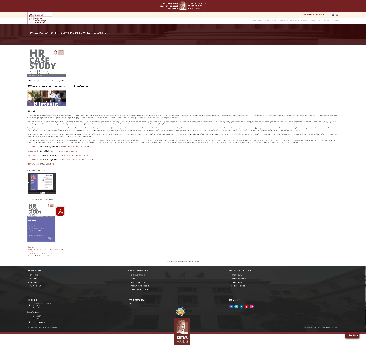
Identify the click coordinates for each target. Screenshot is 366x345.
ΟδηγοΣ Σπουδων (36, 286)
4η (52, 253)
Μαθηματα (33, 282)
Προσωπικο (292, 21)
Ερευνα (286, 21)
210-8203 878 (37, 318)
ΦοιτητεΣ (273, 21)
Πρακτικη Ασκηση (237, 282)
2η (44, 253)
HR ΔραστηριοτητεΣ (302, 21)
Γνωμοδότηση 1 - (42, 147)
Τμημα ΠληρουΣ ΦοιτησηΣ (140, 286)
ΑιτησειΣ (133, 278)
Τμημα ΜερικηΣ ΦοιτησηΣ (139, 289)
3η (48, 253)
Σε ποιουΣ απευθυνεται (138, 275)
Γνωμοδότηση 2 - (39, 151)
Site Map (132, 304)
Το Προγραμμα (257, 21)
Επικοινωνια (320, 15)
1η (40, 253)
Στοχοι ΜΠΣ (34, 275)
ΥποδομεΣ (33, 278)
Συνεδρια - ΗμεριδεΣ (238, 286)
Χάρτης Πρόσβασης (33, 312)
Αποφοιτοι (280, 21)
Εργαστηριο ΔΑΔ (237, 275)
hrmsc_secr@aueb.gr (39, 322)
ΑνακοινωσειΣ (334, 21)
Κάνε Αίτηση (353, 335)
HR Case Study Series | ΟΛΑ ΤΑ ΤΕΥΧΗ (38, 256)
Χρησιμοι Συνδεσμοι (308, 15)
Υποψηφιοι (266, 21)
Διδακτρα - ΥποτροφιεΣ (138, 282)
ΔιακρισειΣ (312, 21)
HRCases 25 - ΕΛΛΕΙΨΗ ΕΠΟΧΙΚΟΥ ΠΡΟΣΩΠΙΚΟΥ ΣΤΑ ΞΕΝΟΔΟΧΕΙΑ (47, 249)
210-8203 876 (37, 316)
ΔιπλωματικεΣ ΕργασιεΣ (239, 278)
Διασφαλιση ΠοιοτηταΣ (322, 21)
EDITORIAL (30, 251)
